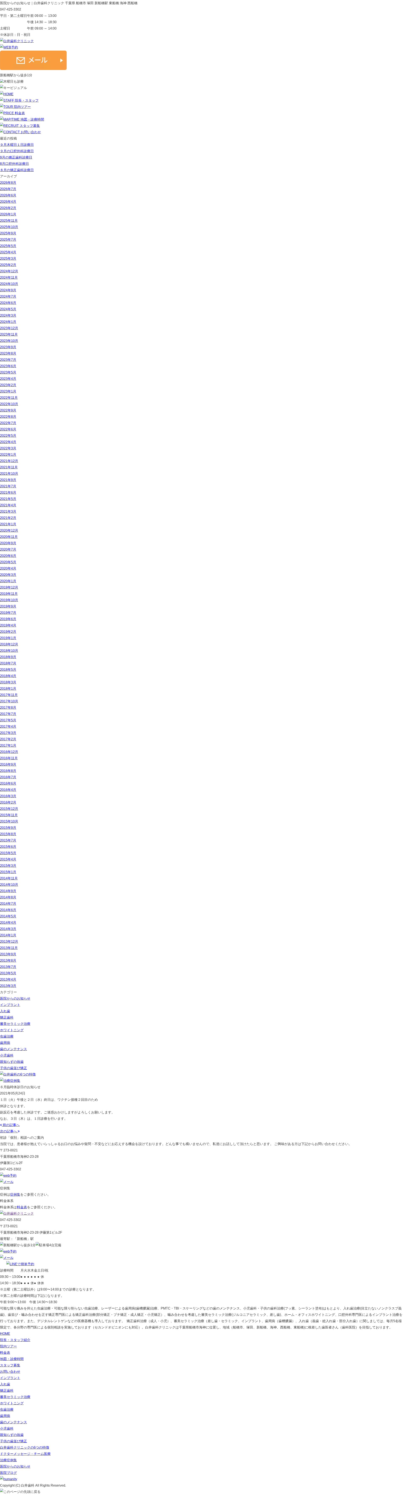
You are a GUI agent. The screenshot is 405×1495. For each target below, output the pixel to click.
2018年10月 (9, 650)
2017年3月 (8, 733)
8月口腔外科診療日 (14, 163)
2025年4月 (8, 252)
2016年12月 (9, 752)
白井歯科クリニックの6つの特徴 (24, 1447)
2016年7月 (8, 777)
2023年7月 (8, 360)
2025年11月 (9, 220)
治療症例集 (8, 1460)
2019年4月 (8, 625)
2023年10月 (9, 341)
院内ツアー (8, 1346)
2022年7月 (8, 423)
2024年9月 (8, 290)
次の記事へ (9, 1131)
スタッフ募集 (10, 1365)
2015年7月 (8, 840)
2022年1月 (8, 454)
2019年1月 (8, 638)
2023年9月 (8, 347)
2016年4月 (8, 790)
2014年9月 (8, 891)
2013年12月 (9, 941)
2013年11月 (9, 948)
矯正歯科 (7, 1017)
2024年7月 (8, 296)
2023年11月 (9, 334)
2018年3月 (8, 682)
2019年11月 (9, 594)
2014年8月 (8, 897)
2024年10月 (9, 284)
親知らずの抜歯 (12, 1061)
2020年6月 (8, 556)
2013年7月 (8, 967)
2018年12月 (9, 644)
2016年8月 (8, 771)
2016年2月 (8, 802)
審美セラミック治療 (15, 1024)
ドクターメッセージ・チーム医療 (25, 1454)
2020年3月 (8, 575)
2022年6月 (8, 429)
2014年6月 (8, 910)
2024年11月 (9, 277)
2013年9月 (8, 954)
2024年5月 (8, 309)
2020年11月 (9, 537)
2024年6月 (8, 303)
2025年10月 (9, 227)
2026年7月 (8, 189)
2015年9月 (8, 828)
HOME (5, 1333)
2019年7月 (8, 612)
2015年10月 (9, 821)
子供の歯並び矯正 (13, 1068)
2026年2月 (8, 208)
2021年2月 (8, 518)
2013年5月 (8, 973)
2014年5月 (8, 916)
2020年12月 (9, 530)
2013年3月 (8, 986)
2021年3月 (8, 511)
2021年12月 (9, 461)
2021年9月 (8, 480)
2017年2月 (8, 739)
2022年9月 (8, 410)
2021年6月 (8, 492)
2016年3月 (8, 796)
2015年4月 (8, 859)
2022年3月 (8, 448)
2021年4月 (8, 505)
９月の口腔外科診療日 (17, 151)
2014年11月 (9, 878)
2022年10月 (9, 404)
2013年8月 (8, 960)
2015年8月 (8, 834)
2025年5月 (8, 246)
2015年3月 (8, 865)
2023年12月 (9, 328)
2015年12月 (9, 809)
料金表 (22, 1207)
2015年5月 (8, 853)
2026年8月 (8, 182)
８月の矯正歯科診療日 (17, 170)
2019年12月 (9, 587)
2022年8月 (8, 416)
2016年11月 (9, 758)
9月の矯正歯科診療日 (16, 157)
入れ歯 (5, 1011)
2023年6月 (8, 366)
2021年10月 (9, 473)
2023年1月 (8, 391)
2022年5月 (8, 435)
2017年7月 (8, 714)
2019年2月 (8, 631)
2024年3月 (8, 315)
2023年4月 (8, 378)
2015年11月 (9, 815)
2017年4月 (8, 726)
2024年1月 (8, 322)
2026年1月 (8, 214)
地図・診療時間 (12, 1359)
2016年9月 (8, 764)
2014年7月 (8, 903)
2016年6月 (8, 783)
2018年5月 (8, 669)
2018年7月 (8, 663)
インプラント (10, 1005)
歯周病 (5, 1043)
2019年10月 (9, 600)
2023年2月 (8, 385)
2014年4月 (8, 922)
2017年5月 (8, 720)
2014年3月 (8, 929)
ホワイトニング (12, 1030)
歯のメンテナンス (13, 1049)
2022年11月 (9, 397)
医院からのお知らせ (15, 998)
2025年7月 (8, 239)
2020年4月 (8, 568)
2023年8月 (8, 353)
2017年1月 (8, 745)
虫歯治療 (7, 1036)
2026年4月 (8, 201)
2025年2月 (8, 265)
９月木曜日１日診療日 (17, 145)
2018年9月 (8, 657)
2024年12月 (9, 271)
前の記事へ (11, 1125)
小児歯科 (7, 1055)
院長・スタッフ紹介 (15, 1340)
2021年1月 (8, 524)
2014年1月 (8, 935)
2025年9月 (8, 233)
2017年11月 (9, 695)
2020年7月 (8, 549)
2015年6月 (8, 846)
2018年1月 (8, 688)
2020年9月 (8, 543)
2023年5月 (8, 372)
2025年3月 (8, 258)
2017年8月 (8, 707)
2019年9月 (8, 606)
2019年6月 (8, 619)
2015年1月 (8, 872)
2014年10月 (9, 884)
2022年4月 (8, 442)
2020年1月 (8, 581)
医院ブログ (8, 1473)
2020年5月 (8, 562)
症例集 (15, 1194)
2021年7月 (8, 486)
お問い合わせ (10, 1371)
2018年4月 (8, 676)
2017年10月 (9, 701)
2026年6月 (8, 195)
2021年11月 (9, 467)
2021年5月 (8, 499)
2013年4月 (8, 979)
